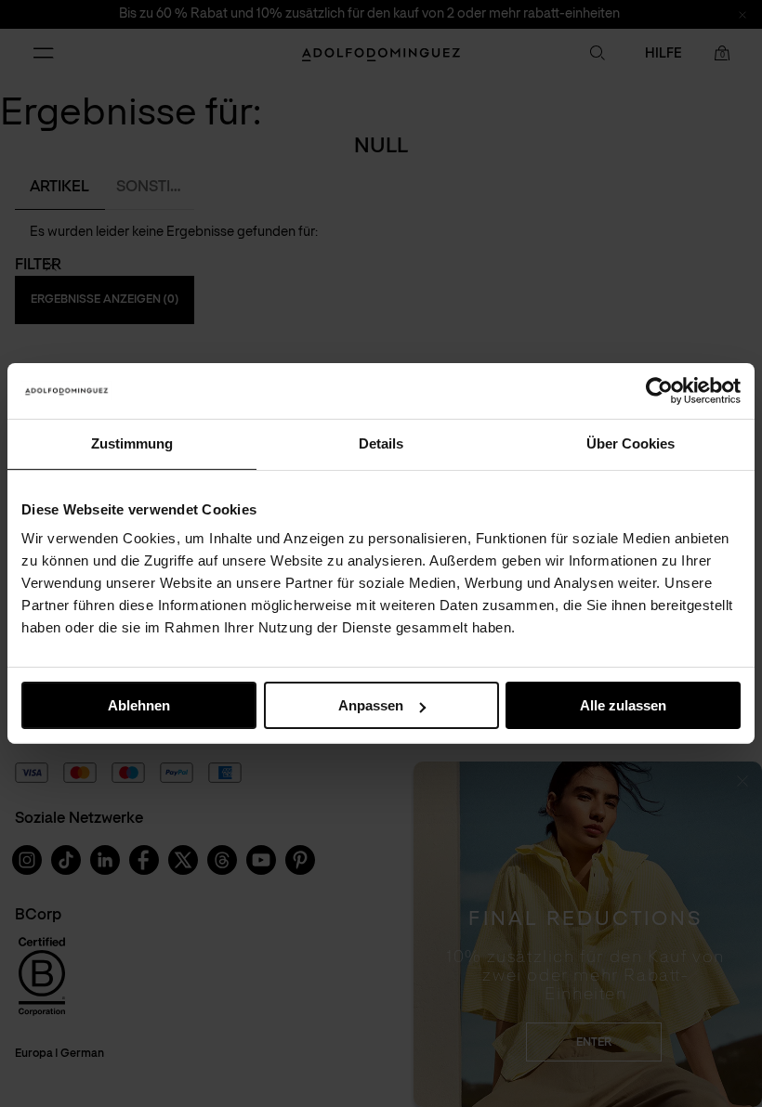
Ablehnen (139, 705)
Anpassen (370, 705)
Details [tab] (381, 443)
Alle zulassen (623, 705)
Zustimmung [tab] (132, 443)
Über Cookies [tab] (630, 443)
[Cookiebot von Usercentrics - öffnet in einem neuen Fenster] (659, 391)
